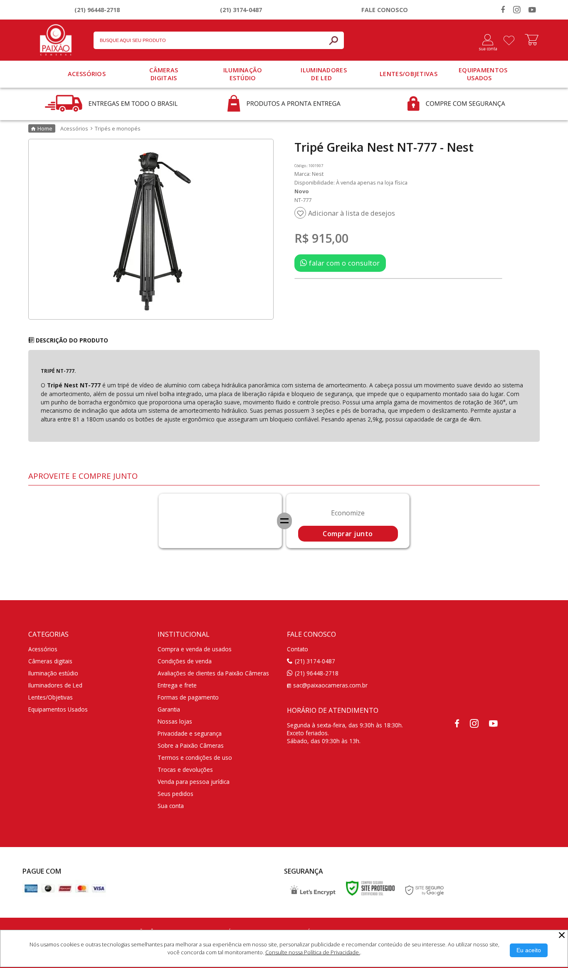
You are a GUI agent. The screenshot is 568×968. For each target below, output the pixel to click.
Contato (297, 649)
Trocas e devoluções (185, 769)
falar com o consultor (343, 263)
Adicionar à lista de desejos (351, 213)
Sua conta (171, 806)
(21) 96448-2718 (97, 10)
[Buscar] (333, 40)
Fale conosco (384, 10)
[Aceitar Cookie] (529, 950)
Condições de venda (185, 661)
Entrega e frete (177, 685)
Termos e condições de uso (195, 757)
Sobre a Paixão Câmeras (191, 745)
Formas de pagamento (188, 697)
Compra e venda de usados (195, 649)
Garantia (169, 709)
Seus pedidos (175, 794)
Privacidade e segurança (190, 733)
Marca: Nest (309, 173)
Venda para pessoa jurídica (194, 782)
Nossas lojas (175, 721)
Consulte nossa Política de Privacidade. (312, 952)
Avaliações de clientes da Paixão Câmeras (213, 673)
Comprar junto (348, 533)
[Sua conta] (484, 40)
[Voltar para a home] (55, 38)
